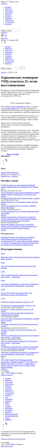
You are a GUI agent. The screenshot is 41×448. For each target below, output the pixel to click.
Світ (6, 397)
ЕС (24, 362)
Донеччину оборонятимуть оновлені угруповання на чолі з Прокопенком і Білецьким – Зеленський (20, 353)
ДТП (27, 362)
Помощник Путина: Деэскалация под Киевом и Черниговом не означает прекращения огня (18, 238)
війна (27, 364)
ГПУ (20, 364)
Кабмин (4, 364)
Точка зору (9, 11)
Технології (9, 408)
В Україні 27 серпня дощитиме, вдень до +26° (17, 309)
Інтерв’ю (8, 15)
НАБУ (28, 365)
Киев (9, 364)
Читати (3, 196)
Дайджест (8, 18)
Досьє (7, 418)
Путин (20, 365)
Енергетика (9, 384)
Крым (32, 362)
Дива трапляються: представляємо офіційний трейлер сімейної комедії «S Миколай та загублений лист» (20, 193)
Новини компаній (11, 414)
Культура (8, 24)
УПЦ (9, 172)
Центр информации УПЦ (20, 106)
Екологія (8, 412)
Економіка (9, 399)
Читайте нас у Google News (10, 174)
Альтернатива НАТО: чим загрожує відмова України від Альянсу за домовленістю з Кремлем (20, 242)
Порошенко (24, 360)
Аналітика (9, 13)
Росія (30, 360)
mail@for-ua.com (7, 375)
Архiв (3, 72)
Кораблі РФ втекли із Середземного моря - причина (19, 202)
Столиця (8, 16)
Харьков (4, 172)
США (11, 360)
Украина (20, 362)
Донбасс (13, 362)
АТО (2, 360)
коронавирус (5, 362)
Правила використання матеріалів (13, 439)
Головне (8, 7)
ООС (16, 364)
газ (24, 365)
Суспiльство (9, 22)
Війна (7, 403)
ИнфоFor (8, 420)
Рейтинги (8, 9)
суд (24, 364)
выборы (10, 367)
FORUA (13, 373)
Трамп (15, 365)
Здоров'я (8, 406)
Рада (36, 362)
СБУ (17, 360)
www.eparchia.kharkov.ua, (10, 108)
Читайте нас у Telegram (9, 176)
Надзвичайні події (11, 416)
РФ (14, 360)
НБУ (12, 364)
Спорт (7, 405)
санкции (10, 365)
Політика (8, 401)
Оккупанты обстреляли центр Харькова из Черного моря (19, 244)
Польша (4, 367)
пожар (33, 365)
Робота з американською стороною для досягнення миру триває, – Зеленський (19, 342)
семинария (14, 172)
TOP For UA (9, 20)
